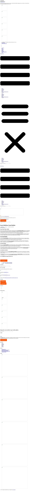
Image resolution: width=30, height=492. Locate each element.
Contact (3, 49)
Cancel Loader (2, 0)
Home (2, 88)
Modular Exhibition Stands (5, 350)
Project (2, 50)
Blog (2, 48)
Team (2, 52)
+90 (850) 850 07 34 (6, 216)
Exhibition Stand (4, 349)
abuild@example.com (4, 43)
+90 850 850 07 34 (6, 272)
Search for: (1, 163)
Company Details (3, 283)
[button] (15, 128)
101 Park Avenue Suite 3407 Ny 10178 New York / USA (11, 277)
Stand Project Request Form (5, 91)
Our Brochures (3, 281)
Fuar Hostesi (14, 489)
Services (3, 51)
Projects (3, 90)
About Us (3, 94)
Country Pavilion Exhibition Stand (6, 351)
